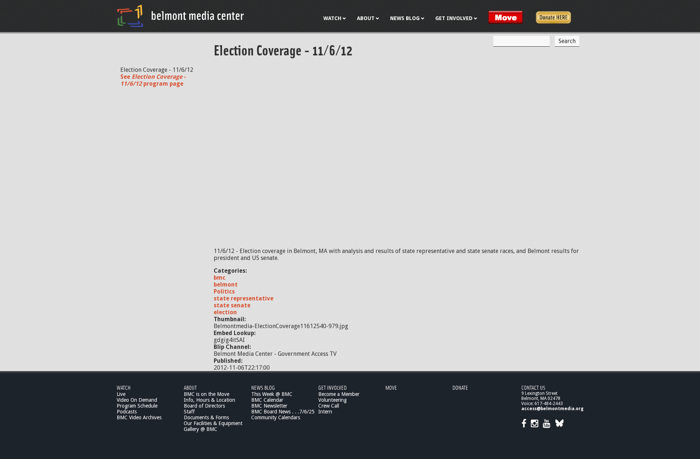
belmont (226, 284)
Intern (325, 412)
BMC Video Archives (139, 417)
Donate (460, 387)
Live (121, 394)
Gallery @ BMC (200, 429)
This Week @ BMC (271, 394)
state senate (232, 305)
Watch (124, 387)
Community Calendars (275, 417)
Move (391, 387)
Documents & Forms (206, 417)
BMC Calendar (267, 400)
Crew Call (328, 406)
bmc (219, 277)
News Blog (263, 387)
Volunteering (332, 400)
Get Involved (332, 387)
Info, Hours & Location (209, 400)
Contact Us (533, 387)
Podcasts (127, 412)
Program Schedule (137, 406)
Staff (189, 412)
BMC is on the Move (206, 394)
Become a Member (338, 394)
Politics (224, 291)
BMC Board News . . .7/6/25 (283, 412)
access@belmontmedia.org (552, 408)
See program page (153, 80)
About (190, 387)
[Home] (180, 15)
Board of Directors (204, 406)
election (225, 312)
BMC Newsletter (269, 406)
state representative (243, 298)
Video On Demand (137, 400)
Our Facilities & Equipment (213, 423)
